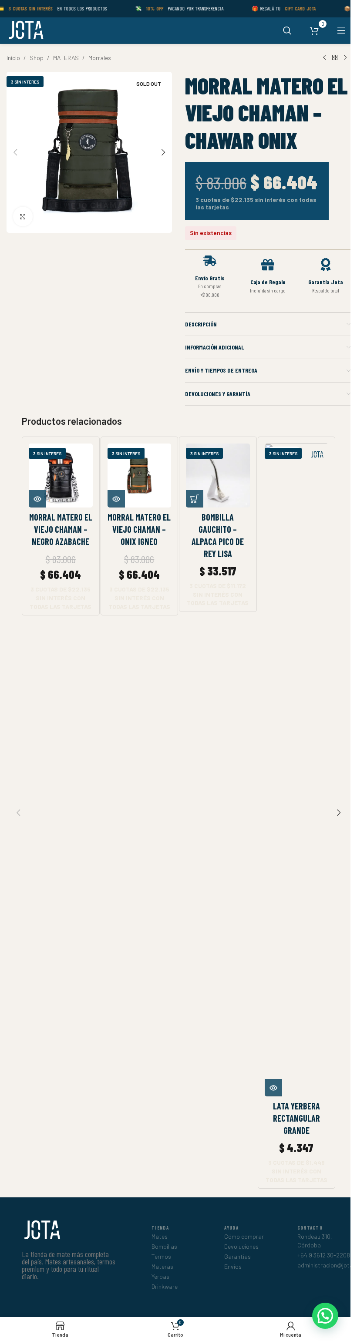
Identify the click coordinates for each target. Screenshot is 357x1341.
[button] (15, 152)
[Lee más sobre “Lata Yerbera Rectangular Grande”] (273, 1087)
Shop (37, 57)
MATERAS (66, 57)
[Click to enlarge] (23, 216)
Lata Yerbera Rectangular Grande (296, 1118)
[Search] (287, 30)
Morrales (99, 57)
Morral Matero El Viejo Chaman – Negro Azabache (60, 529)
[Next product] (345, 58)
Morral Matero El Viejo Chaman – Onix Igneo (139, 529)
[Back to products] (335, 58)
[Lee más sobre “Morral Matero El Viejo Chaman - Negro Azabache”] (37, 498)
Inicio (13, 57)
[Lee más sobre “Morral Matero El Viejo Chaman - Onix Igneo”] (116, 498)
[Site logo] (25, 30)
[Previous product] (324, 58)
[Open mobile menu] (341, 30)
